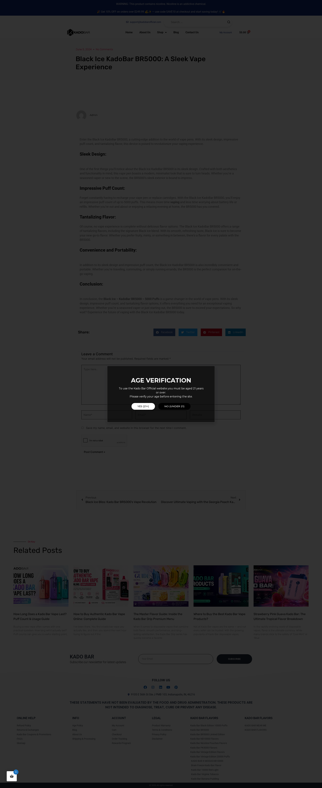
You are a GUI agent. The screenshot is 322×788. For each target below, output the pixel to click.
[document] (161, 394)
